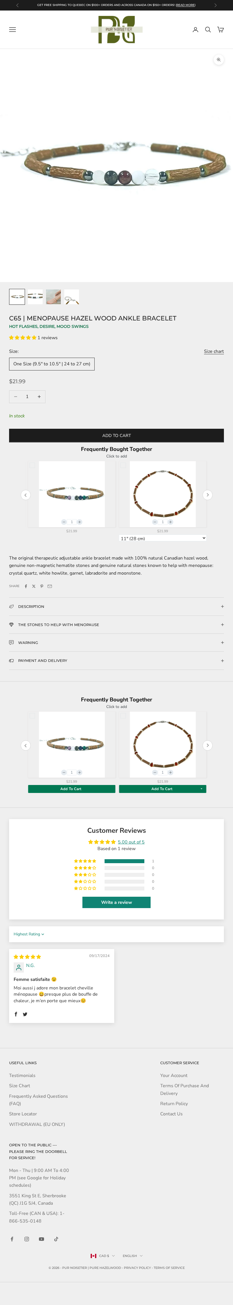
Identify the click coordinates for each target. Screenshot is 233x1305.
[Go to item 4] (72, 297)
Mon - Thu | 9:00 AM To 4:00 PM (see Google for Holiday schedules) (39, 1178)
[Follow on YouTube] (41, 1239)
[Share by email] (49, 586)
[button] (23, 338)
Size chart (214, 351)
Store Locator (23, 1114)
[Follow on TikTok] (56, 1239)
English (130, 1256)
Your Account (174, 1075)
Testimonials (22, 1075)
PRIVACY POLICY (137, 1268)
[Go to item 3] (53, 297)
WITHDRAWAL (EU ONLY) (37, 1124)
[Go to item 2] (35, 297)
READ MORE (185, 5)
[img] (27, 957)
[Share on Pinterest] (41, 586)
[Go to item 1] (17, 297)
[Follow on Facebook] (12, 1239)
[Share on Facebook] (26, 586)
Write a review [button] (116, 902)
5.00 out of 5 (131, 842)
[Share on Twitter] (34, 586)
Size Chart (19, 1086)
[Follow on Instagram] (27, 1239)
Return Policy (174, 1104)
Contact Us (171, 1114)
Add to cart (116, 435)
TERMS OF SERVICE (169, 1268)
